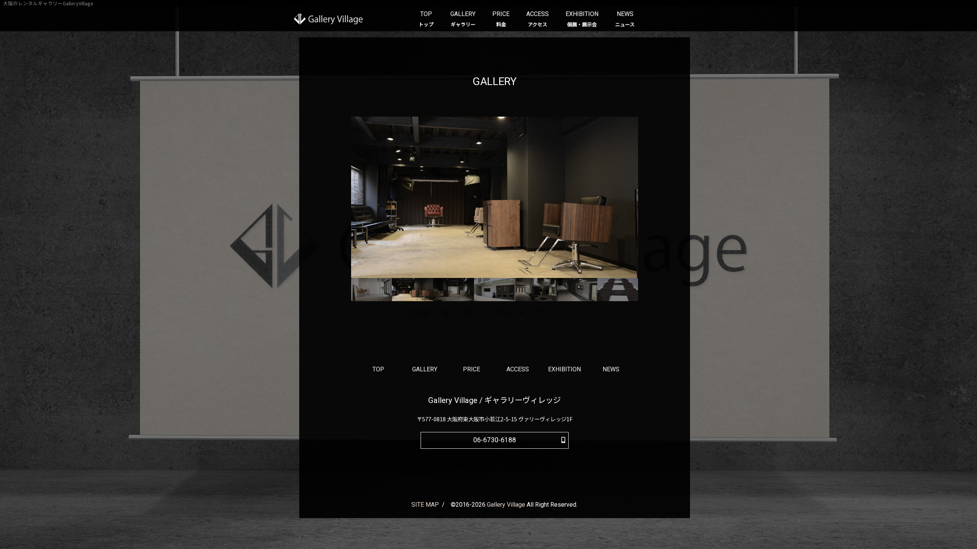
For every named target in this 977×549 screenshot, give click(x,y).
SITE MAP (425, 504)
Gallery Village (506, 504)
